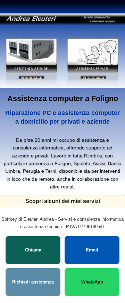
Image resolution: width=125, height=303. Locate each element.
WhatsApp (92, 282)
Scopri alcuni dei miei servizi (62, 201)
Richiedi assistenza (33, 282)
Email (92, 249)
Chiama (33, 249)
